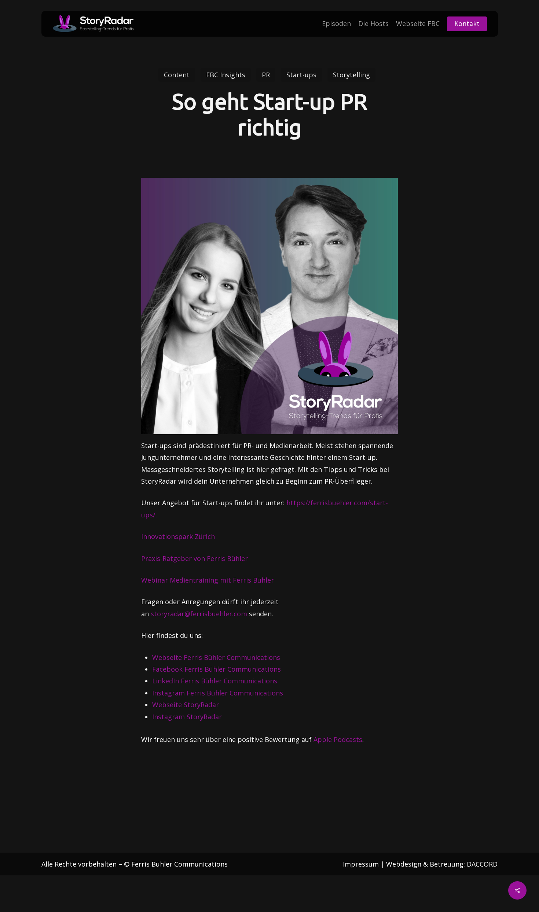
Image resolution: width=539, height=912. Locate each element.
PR (266, 74)
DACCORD (482, 864)
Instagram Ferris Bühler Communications (217, 692)
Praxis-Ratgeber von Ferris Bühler (194, 558)
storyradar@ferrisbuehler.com (199, 613)
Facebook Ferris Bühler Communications (216, 669)
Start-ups (301, 74)
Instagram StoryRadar (187, 716)
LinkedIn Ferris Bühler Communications (214, 680)
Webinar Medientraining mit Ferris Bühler (207, 580)
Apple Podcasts (338, 739)
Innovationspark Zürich (178, 536)
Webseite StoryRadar (185, 704)
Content (177, 74)
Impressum (361, 864)
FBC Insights (225, 74)
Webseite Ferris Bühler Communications (216, 657)
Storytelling (351, 74)
